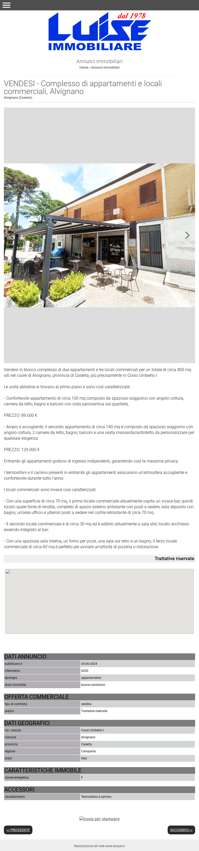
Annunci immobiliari (105, 67)
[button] (6, 5)
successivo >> (181, 830)
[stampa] (99, 818)
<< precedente (18, 830)
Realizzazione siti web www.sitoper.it (99, 846)
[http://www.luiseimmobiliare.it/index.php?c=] (99, 31)
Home (84, 67)
